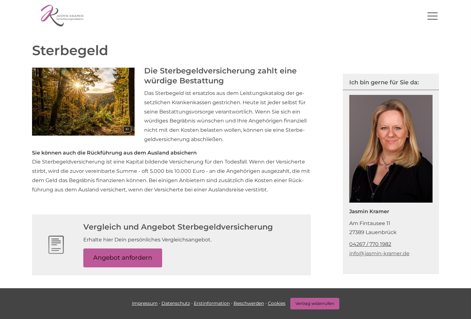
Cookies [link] (276, 303)
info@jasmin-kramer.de (379, 253)
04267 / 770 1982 (370, 244)
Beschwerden (249, 303)
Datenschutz (175, 303)
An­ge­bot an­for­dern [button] (122, 257)
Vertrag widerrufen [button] (314, 303)
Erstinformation (212, 303)
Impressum (145, 303)
